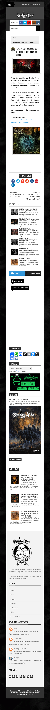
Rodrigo (16, 658)
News (15, 40)
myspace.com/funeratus (19, 122)
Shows (12, 599)
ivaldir (16, 628)
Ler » (27, 634)
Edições (13, 603)
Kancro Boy (18, 639)
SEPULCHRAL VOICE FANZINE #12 (18, 399)
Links (12, 612)
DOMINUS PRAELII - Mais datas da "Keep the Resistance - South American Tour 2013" (29, 478)
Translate (23, 371)
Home (12, 590)
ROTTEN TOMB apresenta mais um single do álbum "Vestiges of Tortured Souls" (30, 496)
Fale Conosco (15, 616)
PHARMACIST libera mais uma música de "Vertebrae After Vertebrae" (29, 513)
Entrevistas (14, 608)
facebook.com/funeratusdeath (22, 120)
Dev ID (31, 694)
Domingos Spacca (20, 649)
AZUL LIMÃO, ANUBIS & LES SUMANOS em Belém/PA (24, 4)
